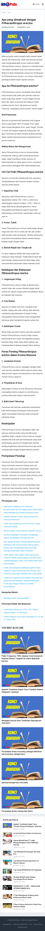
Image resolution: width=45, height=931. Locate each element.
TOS (30, 924)
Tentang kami (7, 924)
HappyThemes (33, 920)
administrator (8, 27)
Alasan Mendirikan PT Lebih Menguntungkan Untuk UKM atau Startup (25, 843)
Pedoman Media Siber (20, 924)
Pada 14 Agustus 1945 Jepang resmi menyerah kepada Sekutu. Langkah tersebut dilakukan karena (22, 658)
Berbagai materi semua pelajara (16, 598)
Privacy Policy (37, 924)
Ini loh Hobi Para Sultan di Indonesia (27, 833)
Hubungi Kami (22, 927)
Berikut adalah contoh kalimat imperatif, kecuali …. (23, 531)
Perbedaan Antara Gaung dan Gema (17, 811)
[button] (36, 4)
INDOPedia (16, 920)
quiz (9, 12)
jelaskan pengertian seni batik (15, 782)
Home (4, 12)
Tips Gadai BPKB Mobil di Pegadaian (27, 870)
